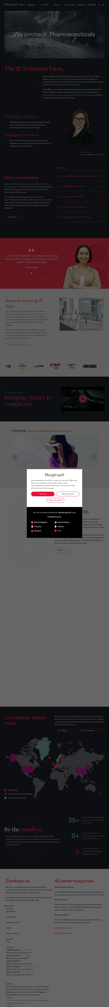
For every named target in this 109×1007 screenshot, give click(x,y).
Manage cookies (68, 494)
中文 (59, 531)
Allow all (43, 494)
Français (37, 526)
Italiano (60, 526)
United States (63, 522)
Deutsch (37, 531)
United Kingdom (40, 522)
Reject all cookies (55, 500)
